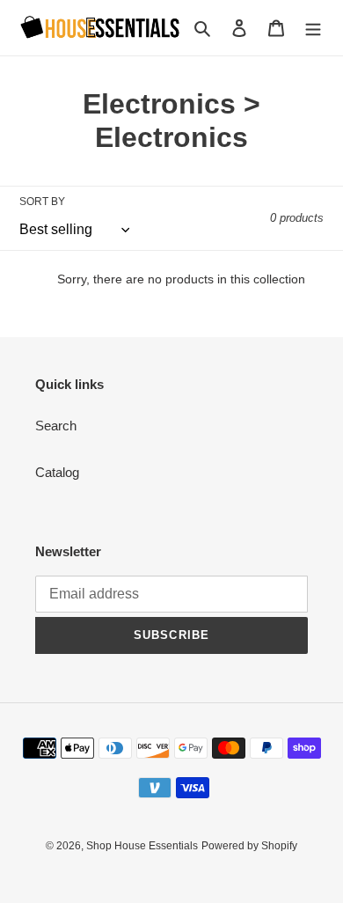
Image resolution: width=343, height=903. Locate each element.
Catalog (57, 472)
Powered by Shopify (249, 846)
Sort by (42, 201)
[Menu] (313, 28)
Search (56, 425)
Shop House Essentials (142, 846)
